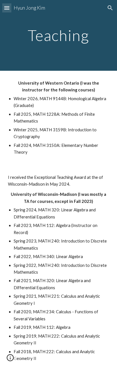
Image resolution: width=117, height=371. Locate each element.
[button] (7, 8)
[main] (58, 35)
